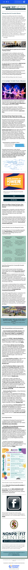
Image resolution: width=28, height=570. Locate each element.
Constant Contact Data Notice (19, 562)
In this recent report (7, 129)
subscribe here (16, 554)
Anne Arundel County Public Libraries (12, 330)
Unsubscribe (5, 562)
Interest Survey (8, 231)
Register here (5, 363)
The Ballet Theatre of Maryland (17, 103)
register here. (5, 356)
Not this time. (14, 199)
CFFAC (10, 338)
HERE (22, 342)
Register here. (15, 376)
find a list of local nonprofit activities (15, 485)
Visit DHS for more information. (9, 423)
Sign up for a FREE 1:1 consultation (13, 333)
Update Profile (11, 562)
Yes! (14, 196)
